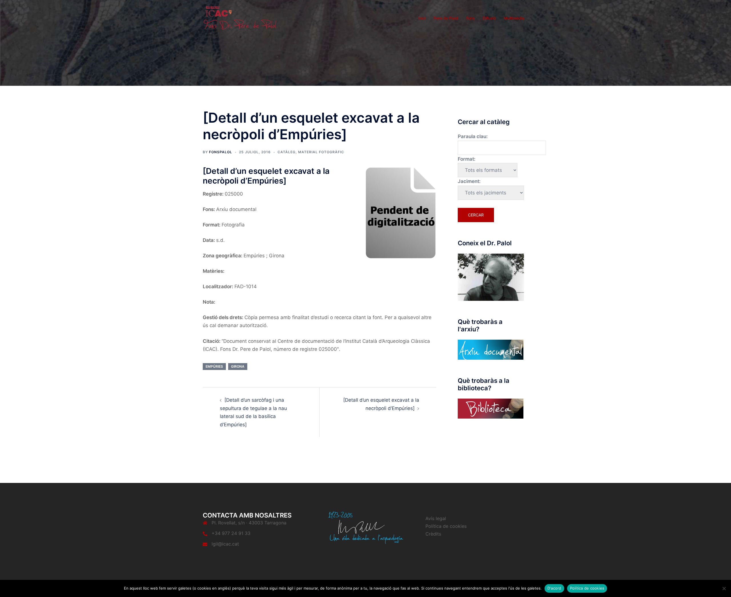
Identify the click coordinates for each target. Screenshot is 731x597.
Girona (237, 366)
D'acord (554, 588)
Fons (470, 18)
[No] (724, 588)
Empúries (214, 366)
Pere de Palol (445, 18)
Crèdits (433, 534)
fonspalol (220, 152)
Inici (421, 18)
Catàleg (287, 152)
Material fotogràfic (321, 152)
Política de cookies (446, 526)
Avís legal (435, 518)
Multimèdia (514, 18)
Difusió (489, 18)
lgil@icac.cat (225, 544)
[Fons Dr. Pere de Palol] (240, 18)
